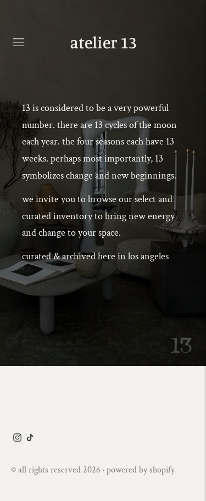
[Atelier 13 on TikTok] (30, 438)
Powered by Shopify (141, 470)
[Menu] (18, 42)
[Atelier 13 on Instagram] (17, 438)
